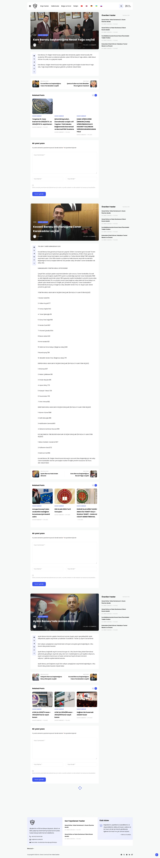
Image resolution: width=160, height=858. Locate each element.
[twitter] (34, 59)
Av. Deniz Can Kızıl (107, 24)
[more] (34, 72)
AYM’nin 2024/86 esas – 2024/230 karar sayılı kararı (64, 714)
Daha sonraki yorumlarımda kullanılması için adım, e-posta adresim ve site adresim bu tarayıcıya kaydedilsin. (64, 187)
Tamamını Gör (126, 15)
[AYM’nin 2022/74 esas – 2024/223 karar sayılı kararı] (42, 699)
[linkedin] (34, 65)
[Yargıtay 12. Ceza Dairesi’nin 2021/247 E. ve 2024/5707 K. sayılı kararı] (42, 106)
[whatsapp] (34, 68)
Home (34, 35)
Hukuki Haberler (43, 35)
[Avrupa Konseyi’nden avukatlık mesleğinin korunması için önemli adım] (42, 496)
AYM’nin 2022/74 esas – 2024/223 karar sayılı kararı (41, 714)
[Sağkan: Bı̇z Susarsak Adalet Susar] (87, 699)
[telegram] (34, 62)
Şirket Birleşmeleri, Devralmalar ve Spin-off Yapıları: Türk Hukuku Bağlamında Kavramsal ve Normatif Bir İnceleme (64, 124)
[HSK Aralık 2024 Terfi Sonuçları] (65, 496)
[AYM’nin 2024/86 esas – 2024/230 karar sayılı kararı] (65, 699)
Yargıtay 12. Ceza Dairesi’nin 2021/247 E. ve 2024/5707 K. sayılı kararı (42, 121)
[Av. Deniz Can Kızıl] (35, 6)
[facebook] (34, 55)
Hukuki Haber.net (37, 127)
